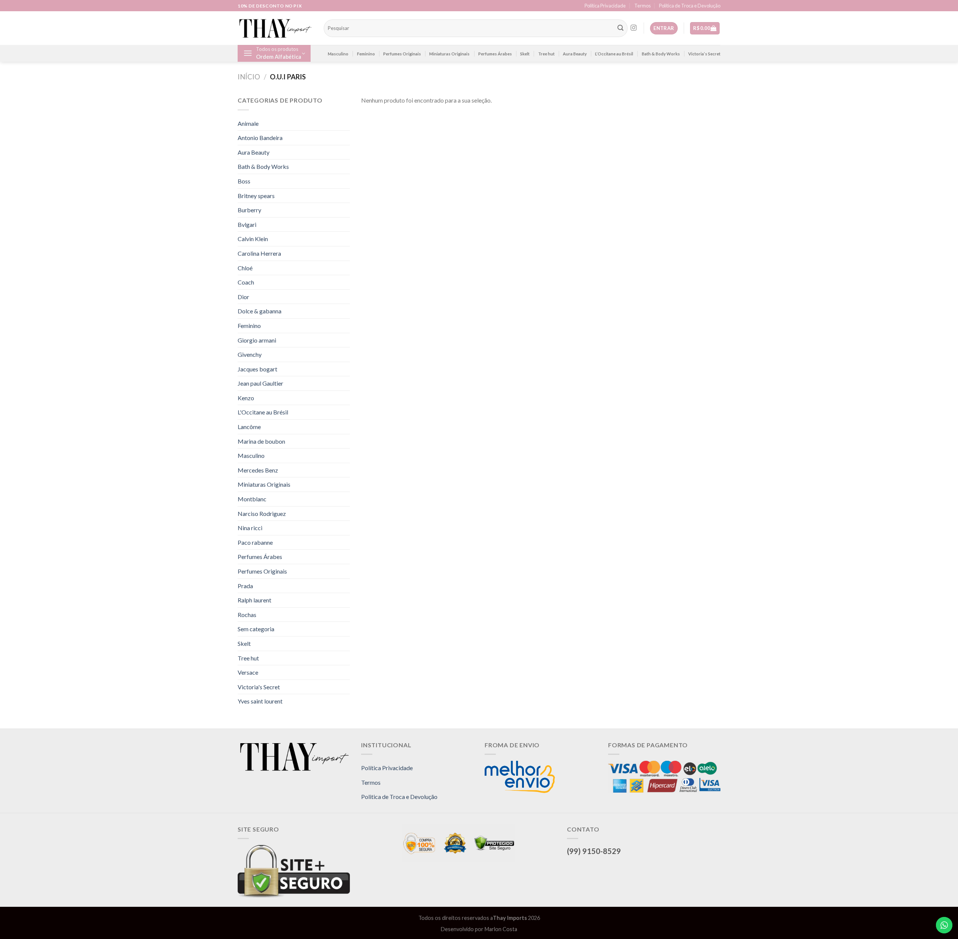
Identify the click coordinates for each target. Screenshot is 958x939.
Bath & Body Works (661, 53)
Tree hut (546, 53)
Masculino (338, 53)
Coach (246, 282)
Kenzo (246, 397)
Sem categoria (256, 628)
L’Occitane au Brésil (614, 53)
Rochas (247, 614)
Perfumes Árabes (495, 53)
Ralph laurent (254, 600)
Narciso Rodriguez (262, 513)
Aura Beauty (575, 53)
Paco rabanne (255, 542)
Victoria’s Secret (704, 53)
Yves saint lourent (260, 701)
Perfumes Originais (402, 53)
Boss (244, 181)
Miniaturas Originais (449, 53)
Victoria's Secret (259, 686)
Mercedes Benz (258, 470)
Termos (642, 6)
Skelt (525, 53)
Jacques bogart (257, 369)
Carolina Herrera (259, 253)
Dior (243, 296)
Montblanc (252, 498)
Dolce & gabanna (259, 310)
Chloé (245, 267)
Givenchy (250, 354)
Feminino (366, 53)
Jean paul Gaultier (260, 383)
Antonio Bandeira (260, 137)
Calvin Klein (253, 238)
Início (249, 77)
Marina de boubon (261, 441)
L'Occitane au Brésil (263, 412)
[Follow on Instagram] (634, 28)
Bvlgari (247, 224)
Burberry (249, 209)
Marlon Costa (501, 929)
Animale (248, 123)
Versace (248, 672)
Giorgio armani (257, 340)
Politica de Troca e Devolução (689, 6)
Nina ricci (250, 527)
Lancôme (249, 426)
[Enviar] (620, 28)
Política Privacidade (605, 6)
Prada (245, 585)
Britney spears (256, 195)
